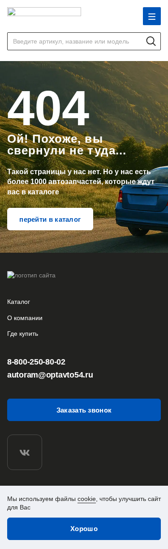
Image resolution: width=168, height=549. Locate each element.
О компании (25, 317)
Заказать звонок (84, 410)
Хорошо (84, 528)
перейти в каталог (50, 219)
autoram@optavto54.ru (50, 374)
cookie (87, 498)
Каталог (18, 301)
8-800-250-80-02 (36, 361)
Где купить (22, 333)
